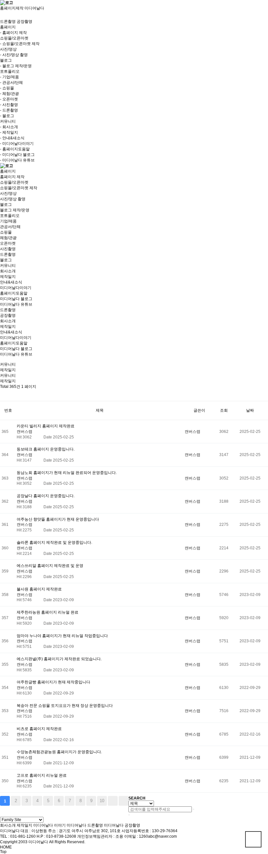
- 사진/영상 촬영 (14, 55)
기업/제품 (8, 221)
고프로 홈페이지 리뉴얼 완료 (42, 775)
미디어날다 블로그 (16, 299)
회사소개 (8, 271)
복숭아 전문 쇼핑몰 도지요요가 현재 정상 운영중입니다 (65, 705)
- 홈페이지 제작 (13, 32)
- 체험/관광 (9, 93)
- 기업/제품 (9, 77)
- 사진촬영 (9, 104)
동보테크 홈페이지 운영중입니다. (46, 449)
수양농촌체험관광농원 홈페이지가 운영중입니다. (59, 752)
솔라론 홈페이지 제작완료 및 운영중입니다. (54, 542)
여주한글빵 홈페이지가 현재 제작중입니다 (53, 682)
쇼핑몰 (6, 232)
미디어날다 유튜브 (16, 304)
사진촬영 (8, 249)
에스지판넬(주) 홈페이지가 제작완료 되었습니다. (59, 659)
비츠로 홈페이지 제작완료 (39, 728)
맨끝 (123, 801)
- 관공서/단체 (11, 82)
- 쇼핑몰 (7, 88)
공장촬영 (24, 21)
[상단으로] (253, 839)
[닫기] (129, 815)
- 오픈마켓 (9, 99)
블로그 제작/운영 (14, 210)
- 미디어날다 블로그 (17, 154)
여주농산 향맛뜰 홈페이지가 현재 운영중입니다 (58, 519)
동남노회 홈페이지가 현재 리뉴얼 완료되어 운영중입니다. (67, 472)
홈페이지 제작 (12, 177)
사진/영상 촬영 (12, 199)
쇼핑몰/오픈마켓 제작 (18, 188)
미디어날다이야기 (15, 287)
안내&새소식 (11, 282)
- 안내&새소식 (12, 138)
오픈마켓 (8, 243)
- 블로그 (7, 116)
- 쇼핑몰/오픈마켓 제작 (20, 43)
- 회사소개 (9, 127)
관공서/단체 (10, 226)
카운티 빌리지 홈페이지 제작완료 (46, 426)
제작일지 (8, 276)
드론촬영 (8, 21)
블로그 (6, 260)
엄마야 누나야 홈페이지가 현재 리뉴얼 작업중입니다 (62, 635)
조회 (224, 410)
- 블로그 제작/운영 (16, 66)
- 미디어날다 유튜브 (17, 160)
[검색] (193, 809)
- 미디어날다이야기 (17, 143)
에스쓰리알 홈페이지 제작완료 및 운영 (50, 565)
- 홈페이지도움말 (15, 149)
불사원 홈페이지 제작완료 (39, 589)
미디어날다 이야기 (49, 825)
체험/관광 (8, 238)
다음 (113, 801)
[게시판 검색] (3, 395)
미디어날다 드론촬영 (85, 825)
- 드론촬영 (9, 110)
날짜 (250, 410)
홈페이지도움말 (13, 293)
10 (102, 800)
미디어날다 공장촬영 (122, 825)
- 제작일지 (9, 132)
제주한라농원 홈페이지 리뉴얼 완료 (47, 612)
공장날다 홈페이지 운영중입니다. (46, 496)
